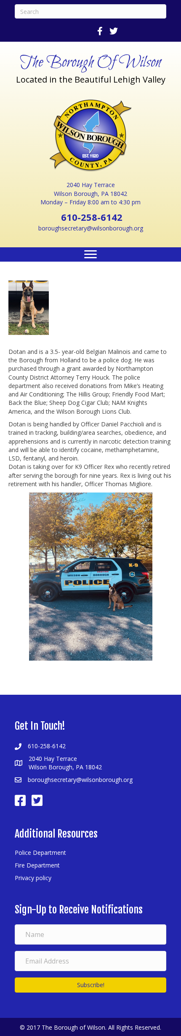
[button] (90, 985)
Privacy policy (33, 878)
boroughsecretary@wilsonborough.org (90, 228)
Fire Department (37, 865)
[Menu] (90, 254)
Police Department (40, 853)
